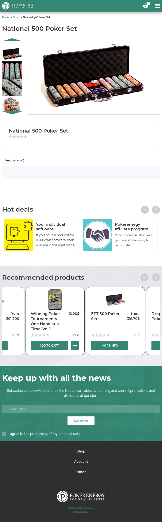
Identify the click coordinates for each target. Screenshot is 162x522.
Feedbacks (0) (14, 160)
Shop (16, 17)
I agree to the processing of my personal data (44, 434)
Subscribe (81, 421)
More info (110, 345)
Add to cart (49, 345)
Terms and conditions (81, 507)
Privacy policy (81, 511)
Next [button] (12, 113)
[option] (12, 50)
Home (5, 17)
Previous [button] (12, 40)
